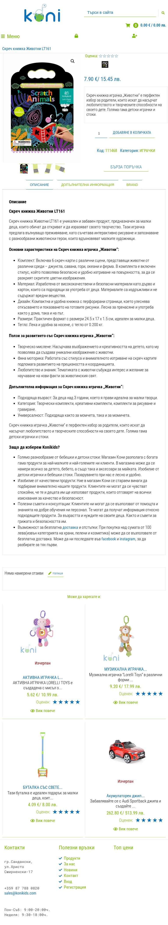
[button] (11, 36)
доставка (70, 527)
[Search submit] (163, 13)
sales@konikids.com (20, 893)
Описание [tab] (39, 185)
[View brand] (105, 66)
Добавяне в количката (132, 132)
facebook (109, 539)
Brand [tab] (132, 185)
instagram (127, 539)
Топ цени (123, 848)
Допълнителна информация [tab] (87, 185)
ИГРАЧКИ (147, 150)
